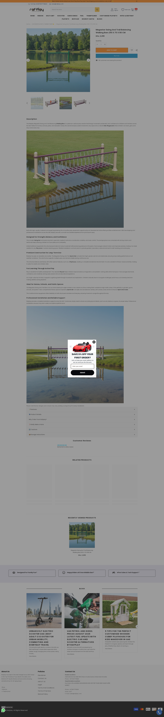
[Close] (94, 342)
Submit (82, 372)
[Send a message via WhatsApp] (3, 710)
